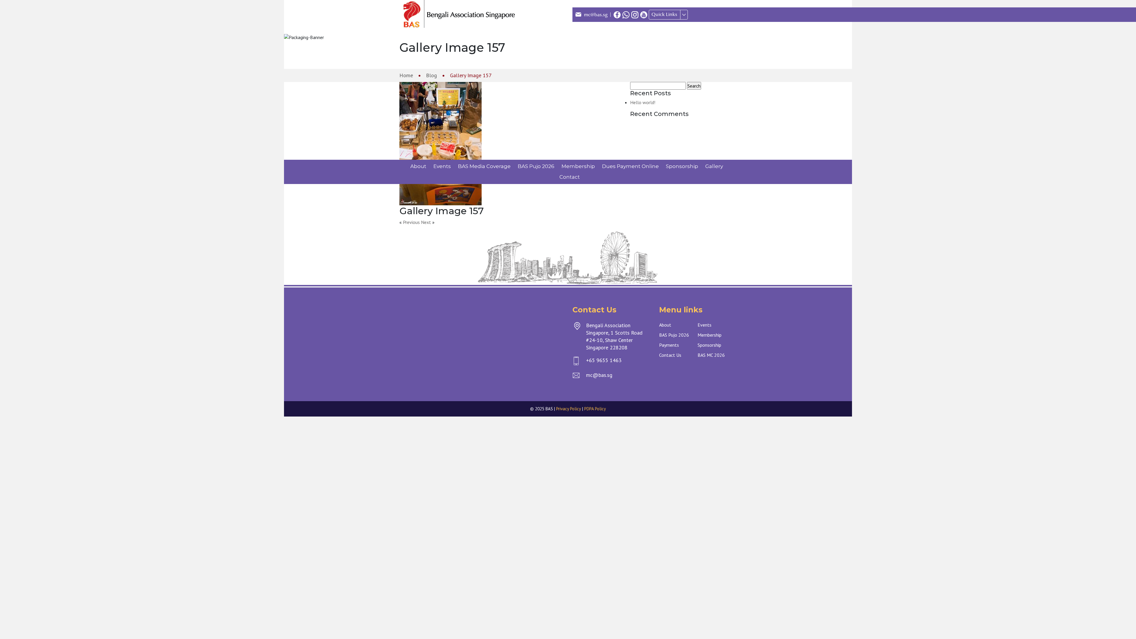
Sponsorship (682, 166)
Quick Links (664, 14)
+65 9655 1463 (604, 360)
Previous (411, 222)
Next (426, 222)
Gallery (714, 166)
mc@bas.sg (596, 14)
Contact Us (670, 355)
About (418, 166)
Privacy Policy (568, 409)
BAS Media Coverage (484, 166)
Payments (669, 345)
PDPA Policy (595, 409)
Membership (578, 166)
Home (406, 75)
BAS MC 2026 (711, 355)
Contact (569, 177)
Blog (431, 75)
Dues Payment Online (630, 166)
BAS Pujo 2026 (536, 166)
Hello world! (642, 102)
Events (442, 166)
